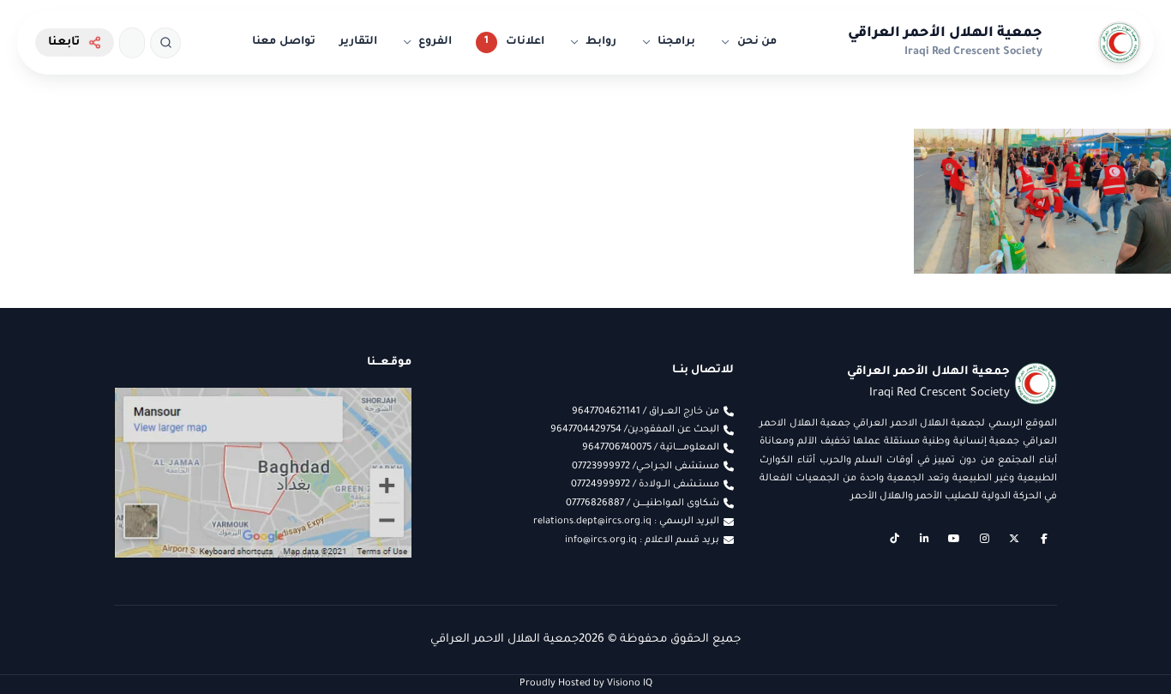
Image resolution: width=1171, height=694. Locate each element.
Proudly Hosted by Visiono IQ (585, 684)
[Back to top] (47, 646)
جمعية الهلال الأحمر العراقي (945, 33)
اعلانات (525, 42)
